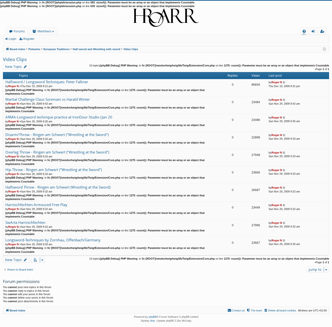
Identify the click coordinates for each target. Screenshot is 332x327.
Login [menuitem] (314, 32)
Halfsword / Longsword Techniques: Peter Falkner (46, 82)
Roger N (13, 86)
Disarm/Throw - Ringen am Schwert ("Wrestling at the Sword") (57, 134)
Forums (19, 31)
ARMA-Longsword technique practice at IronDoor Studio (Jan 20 (58, 117)
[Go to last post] (284, 82)
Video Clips (15, 59)
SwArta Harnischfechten (25, 222)
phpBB (153, 316)
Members (44, 31)
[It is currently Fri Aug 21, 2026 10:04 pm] (324, 49)
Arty (152, 320)
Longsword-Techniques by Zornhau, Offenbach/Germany (53, 240)
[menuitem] (304, 31)
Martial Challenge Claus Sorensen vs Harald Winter (47, 99)
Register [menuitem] (323, 32)
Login (12, 39)
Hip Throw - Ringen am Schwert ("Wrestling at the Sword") (53, 169)
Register (29, 39)
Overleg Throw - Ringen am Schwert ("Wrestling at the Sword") (57, 152)
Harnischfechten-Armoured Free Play (36, 204)
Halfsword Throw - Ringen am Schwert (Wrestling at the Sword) (57, 187)
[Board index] (166, 17)
